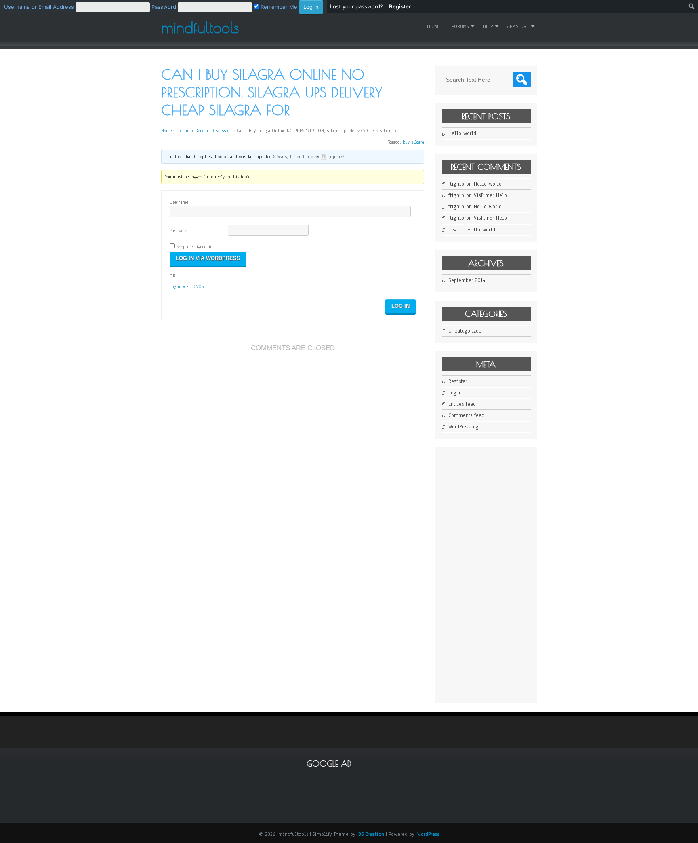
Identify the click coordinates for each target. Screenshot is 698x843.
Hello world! (462, 133)
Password (163, 7)
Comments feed (466, 415)
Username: (179, 202)
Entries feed (462, 404)
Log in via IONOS (187, 286)
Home (433, 26)
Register (457, 381)
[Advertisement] (502, 574)
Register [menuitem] (400, 6)
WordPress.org (463, 426)
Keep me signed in (194, 247)
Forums (183, 130)
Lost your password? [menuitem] (356, 6)
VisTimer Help (490, 195)
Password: (179, 230)
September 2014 (466, 280)
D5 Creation (371, 834)
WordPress (428, 834)
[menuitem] (163, 6)
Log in (455, 392)
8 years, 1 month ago (293, 156)
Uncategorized (464, 331)
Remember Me (278, 7)
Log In (400, 306)
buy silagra (413, 142)
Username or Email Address (39, 7)
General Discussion (213, 130)
